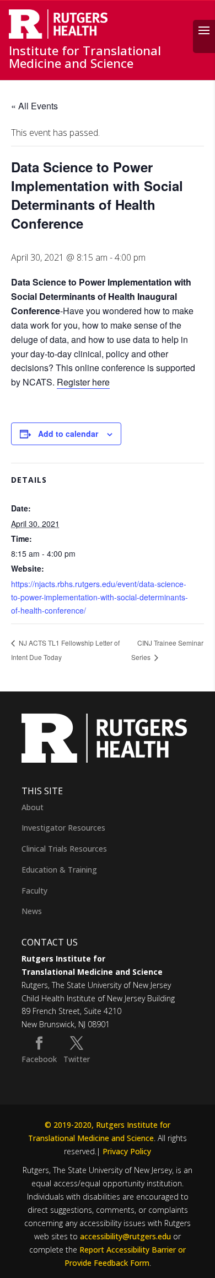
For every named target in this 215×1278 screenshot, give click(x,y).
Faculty (34, 890)
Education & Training (59, 869)
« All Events (34, 105)
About (33, 807)
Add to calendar (68, 433)
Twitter (76, 1059)
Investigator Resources (63, 827)
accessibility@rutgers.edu (125, 1236)
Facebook (39, 1059)
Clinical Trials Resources (64, 848)
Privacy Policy (127, 1151)
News (32, 911)
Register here (83, 382)
